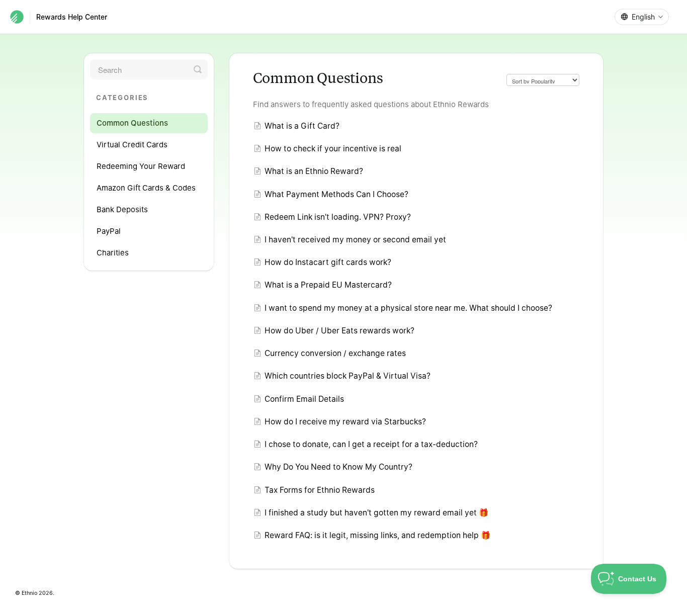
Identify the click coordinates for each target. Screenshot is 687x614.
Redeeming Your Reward (141, 166)
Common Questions (132, 123)
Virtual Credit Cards (132, 144)
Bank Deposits (122, 209)
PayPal (109, 231)
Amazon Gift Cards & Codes (146, 188)
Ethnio (29, 593)
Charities (113, 252)
